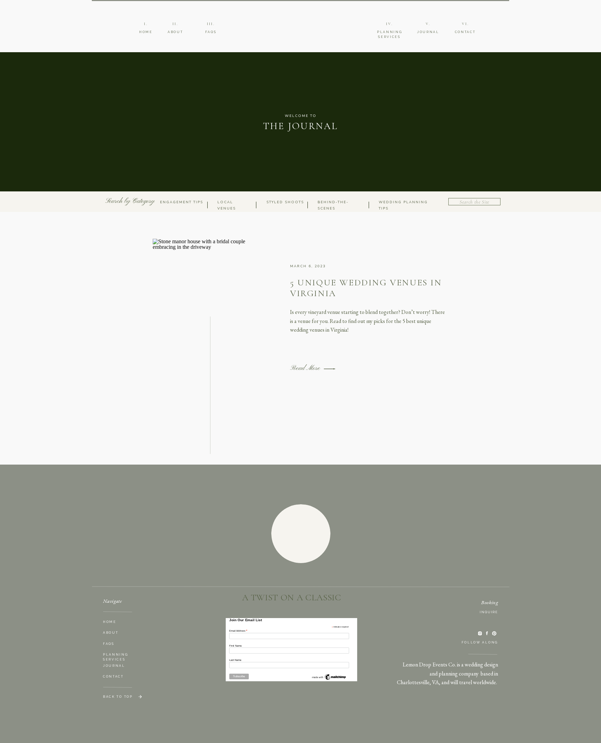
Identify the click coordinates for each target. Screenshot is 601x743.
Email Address (238, 630)
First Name (235, 645)
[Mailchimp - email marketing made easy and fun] (329, 679)
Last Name (235, 660)
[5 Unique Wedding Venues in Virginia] (329, 369)
